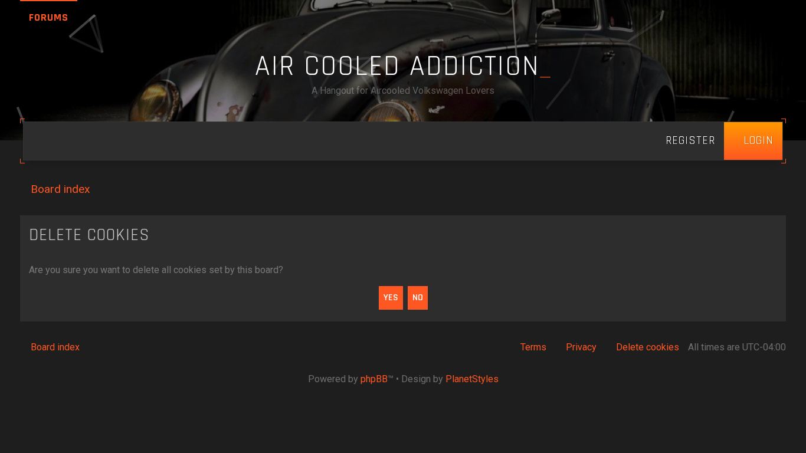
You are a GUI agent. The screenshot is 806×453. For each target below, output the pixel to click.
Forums (48, 17)
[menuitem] (753, 141)
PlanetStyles (472, 379)
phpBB (374, 379)
